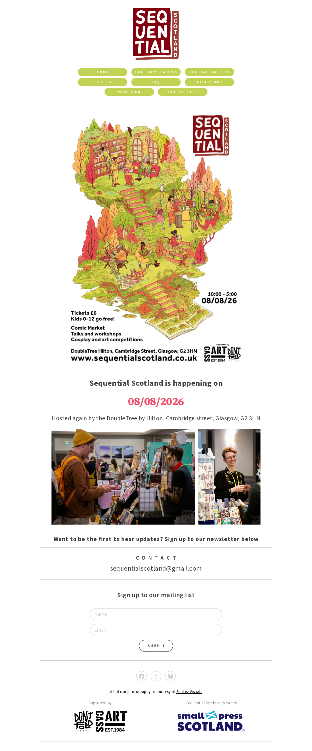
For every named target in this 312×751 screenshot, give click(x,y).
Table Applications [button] (156, 72)
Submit (156, 646)
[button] (141, 676)
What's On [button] (129, 92)
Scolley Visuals (189, 691)
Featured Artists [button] (210, 72)
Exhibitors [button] (209, 82)
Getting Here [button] (183, 92)
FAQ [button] (156, 82)
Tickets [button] (103, 82)
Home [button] (103, 72)
